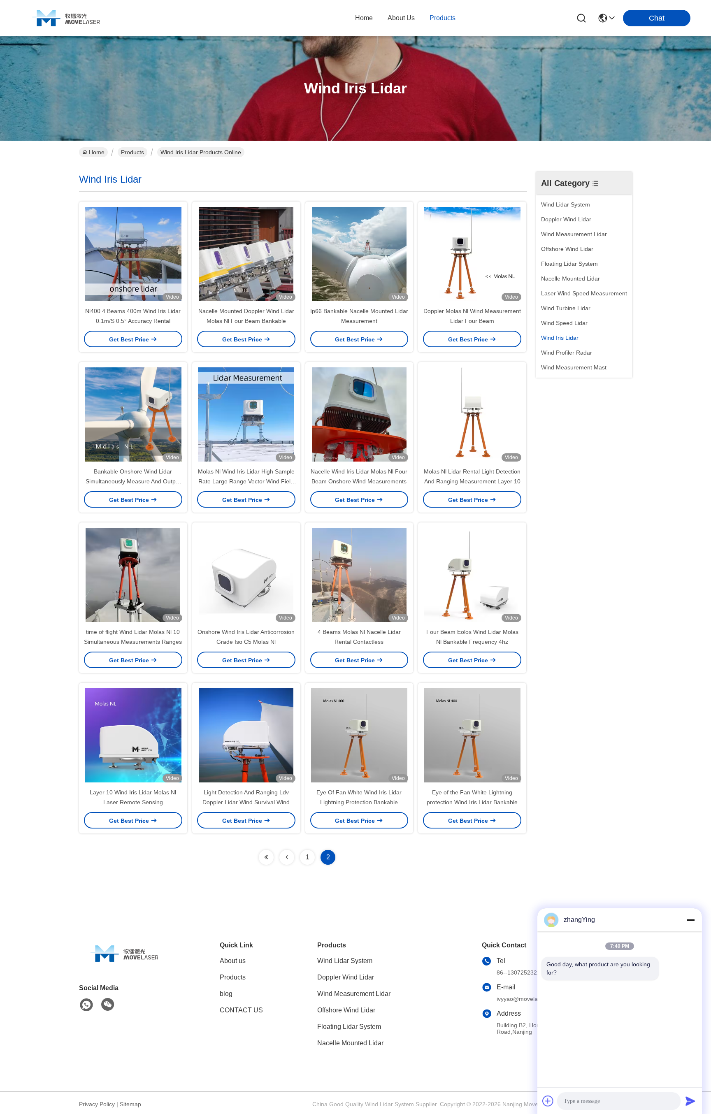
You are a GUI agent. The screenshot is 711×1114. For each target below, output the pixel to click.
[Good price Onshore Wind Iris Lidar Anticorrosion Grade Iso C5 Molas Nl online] (246, 574)
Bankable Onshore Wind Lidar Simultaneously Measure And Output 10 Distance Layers (133, 481)
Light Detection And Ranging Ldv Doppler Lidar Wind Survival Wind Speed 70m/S (246, 802)
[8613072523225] (86, 1005)
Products (132, 152)
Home (364, 17)
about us (401, 17)
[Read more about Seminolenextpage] (266, 857)
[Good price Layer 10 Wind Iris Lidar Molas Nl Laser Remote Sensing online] (133, 735)
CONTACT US (241, 1010)
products (442, 17)
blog (226, 993)
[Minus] (690, 920)
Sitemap (130, 1104)
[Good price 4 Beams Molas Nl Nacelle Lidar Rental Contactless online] (359, 574)
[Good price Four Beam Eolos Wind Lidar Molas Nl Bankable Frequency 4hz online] (472, 574)
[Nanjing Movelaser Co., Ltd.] (66, 18)
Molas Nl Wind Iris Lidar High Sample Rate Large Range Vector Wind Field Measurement (246, 481)
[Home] (124, 963)
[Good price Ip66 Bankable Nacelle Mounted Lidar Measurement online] (359, 254)
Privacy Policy (97, 1104)
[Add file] (548, 1101)
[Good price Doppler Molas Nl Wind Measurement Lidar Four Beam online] (472, 254)
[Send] (690, 1101)
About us (233, 960)
